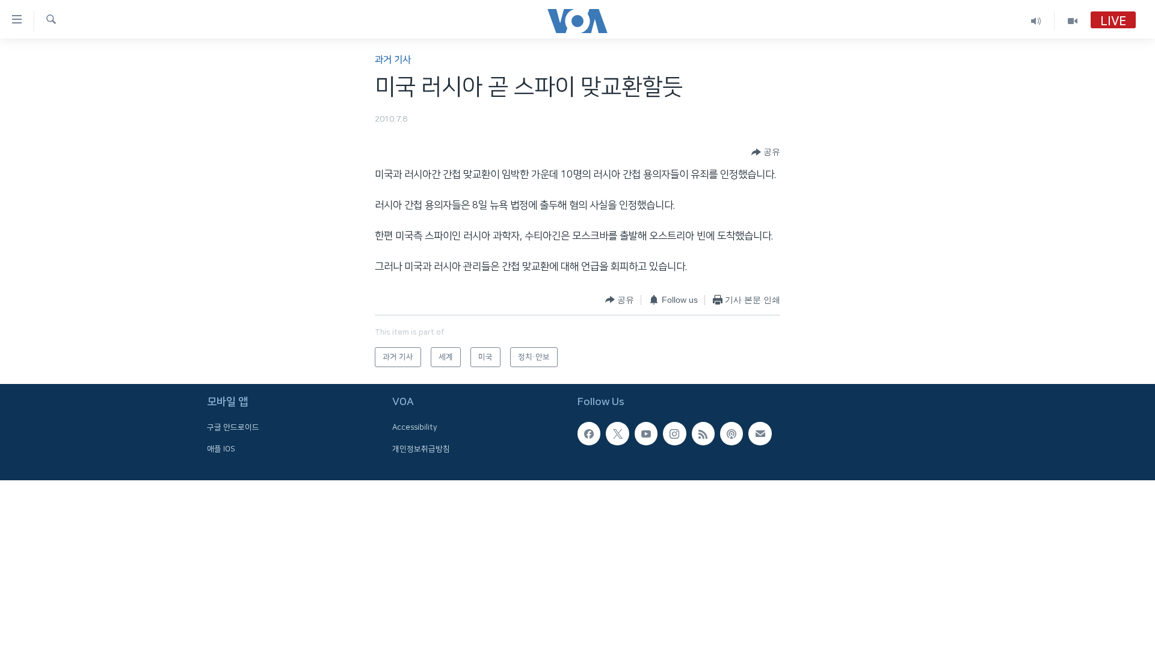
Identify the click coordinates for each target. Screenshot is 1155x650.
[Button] (765, 152)
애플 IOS (221, 449)
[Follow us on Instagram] (674, 433)
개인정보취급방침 (421, 449)
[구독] (759, 433)
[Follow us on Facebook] (589, 433)
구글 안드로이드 (233, 427)
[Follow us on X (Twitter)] (617, 433)
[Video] (1073, 20)
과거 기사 (393, 60)
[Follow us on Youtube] (646, 433)
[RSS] (703, 433)
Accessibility (414, 427)
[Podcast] (731, 433)
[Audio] (1036, 20)
